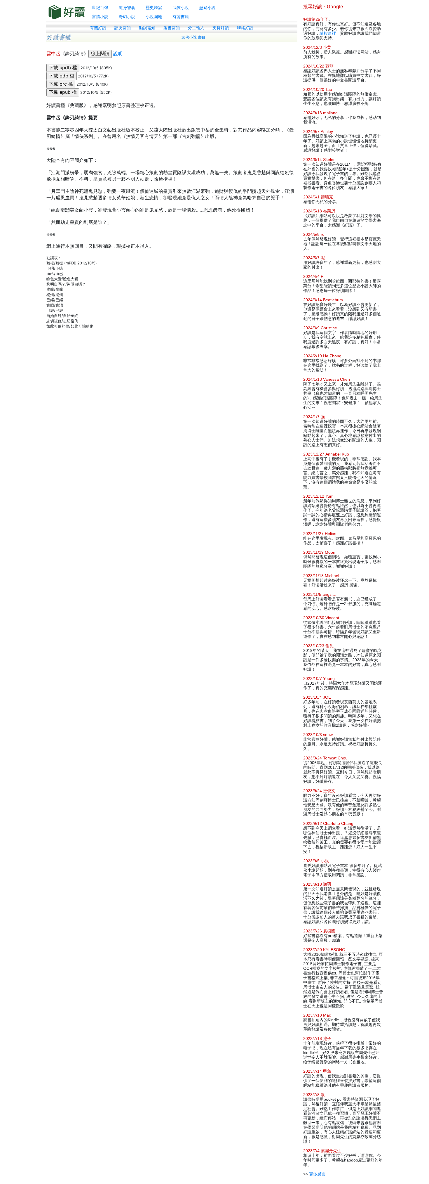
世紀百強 (100, 7)
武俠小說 (180, 7)
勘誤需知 (147, 27)
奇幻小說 (127, 16)
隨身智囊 (127, 7)
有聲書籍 (180, 16)
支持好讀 (220, 27)
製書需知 (171, 27)
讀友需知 (122, 27)
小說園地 (154, 16)
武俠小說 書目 (193, 37)
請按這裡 (328, 33)
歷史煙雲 (154, 7)
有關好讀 (98, 27)
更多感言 (317, 1174)
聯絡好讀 (245, 27)
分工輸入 (196, 27)
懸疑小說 (207, 7)
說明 (118, 53)
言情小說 (100, 16)
